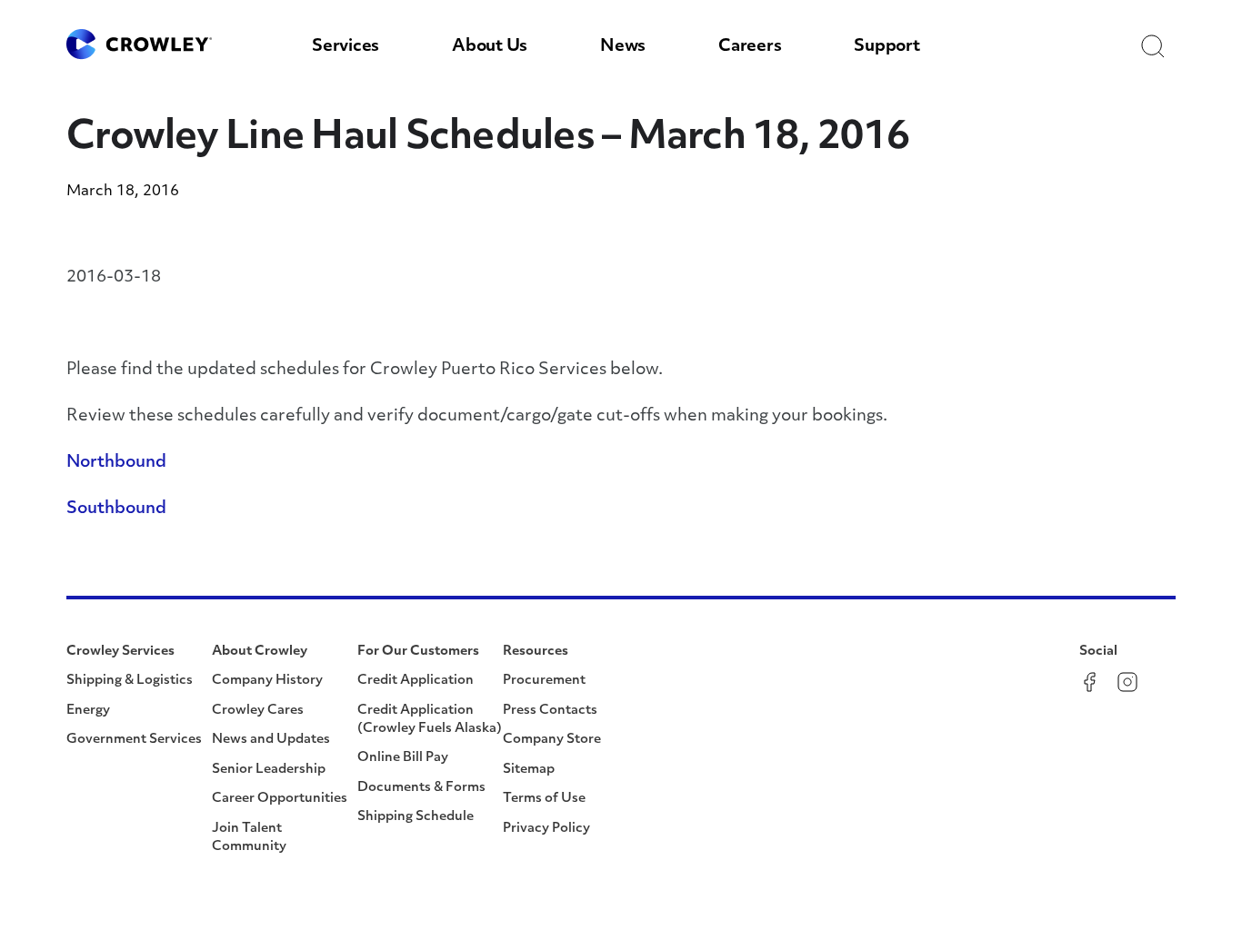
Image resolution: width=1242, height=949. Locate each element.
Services (345, 47)
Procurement (544, 680)
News (623, 47)
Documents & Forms (421, 788)
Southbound (116, 509)
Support (886, 47)
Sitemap (529, 769)
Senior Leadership (269, 769)
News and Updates (271, 739)
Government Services (134, 739)
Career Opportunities (279, 799)
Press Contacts (550, 710)
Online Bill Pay (402, 758)
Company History (267, 680)
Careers (749, 47)
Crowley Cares (258, 710)
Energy (88, 710)
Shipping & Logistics (129, 680)
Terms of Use (544, 799)
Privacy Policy (546, 828)
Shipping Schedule (415, 817)
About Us (489, 47)
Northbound (116, 463)
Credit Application (415, 680)
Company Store (552, 739)
